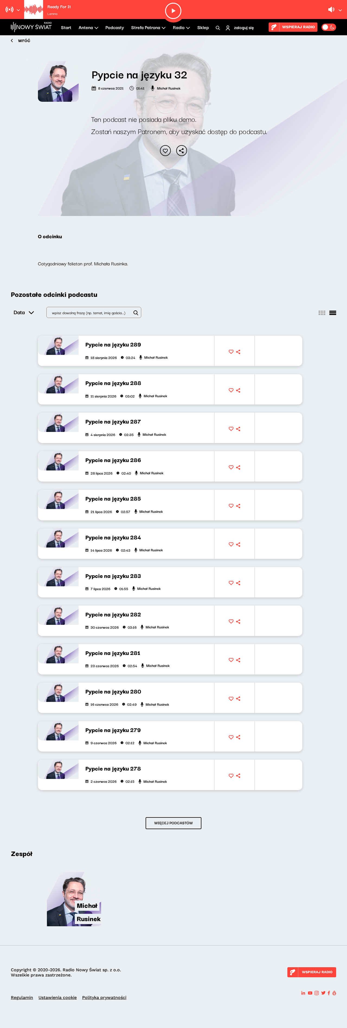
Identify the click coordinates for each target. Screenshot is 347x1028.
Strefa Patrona (145, 27)
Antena (86, 27)
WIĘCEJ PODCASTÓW (173, 823)
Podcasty (114, 27)
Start (66, 27)
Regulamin (22, 997)
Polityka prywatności (104, 997)
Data (19, 312)
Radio (179, 27)
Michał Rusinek (169, 88)
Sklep (203, 27)
